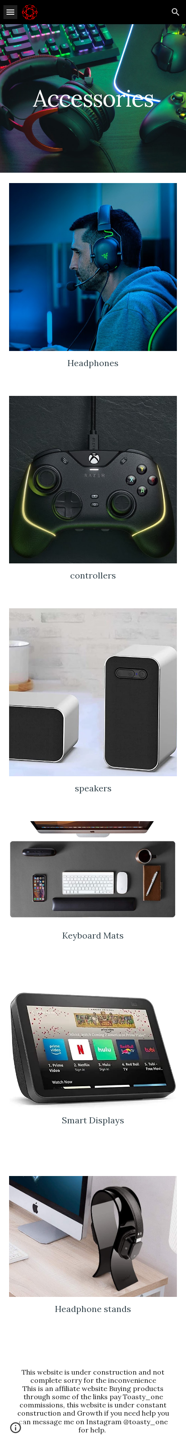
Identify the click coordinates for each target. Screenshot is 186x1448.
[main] (93, 98)
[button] (10, 12)
